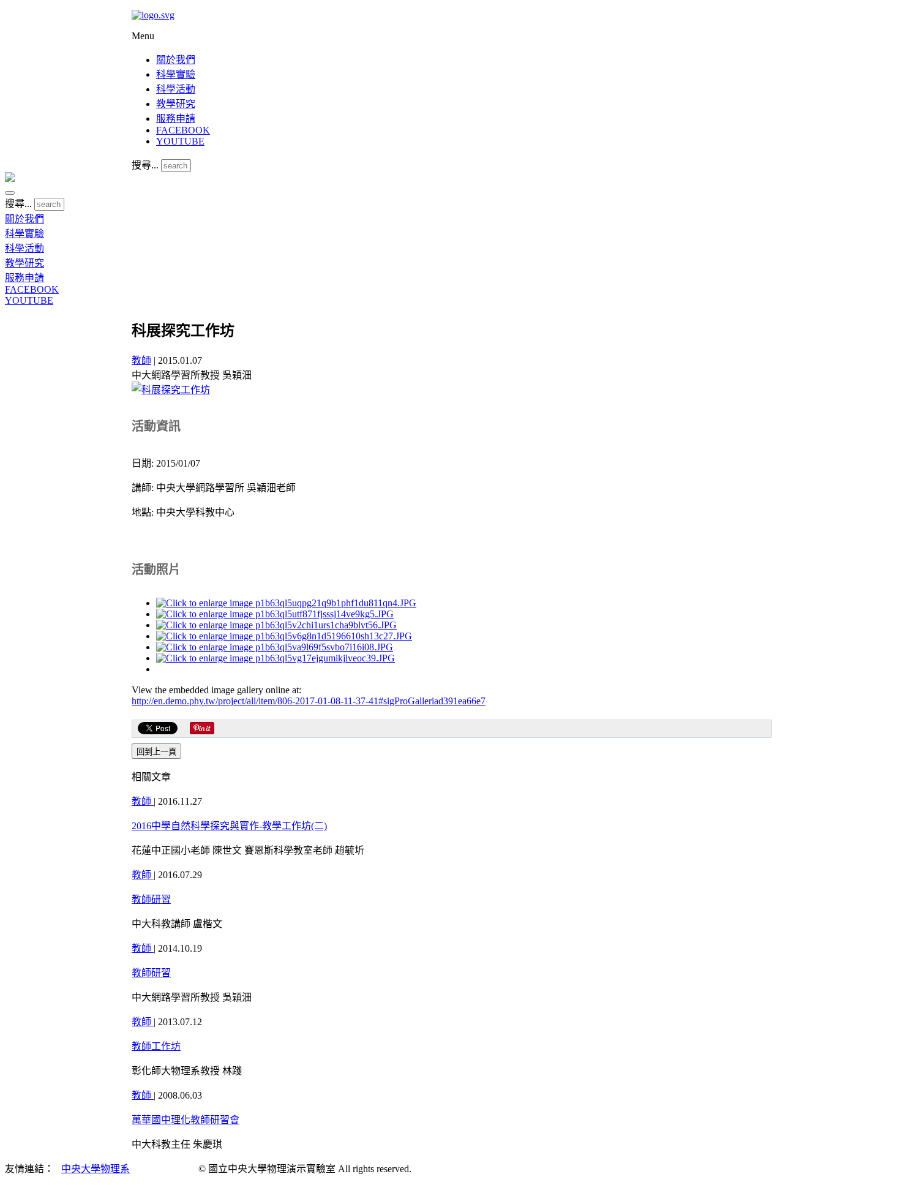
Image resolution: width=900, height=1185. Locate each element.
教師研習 (151, 899)
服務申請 (175, 118)
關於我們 (175, 60)
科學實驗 (175, 74)
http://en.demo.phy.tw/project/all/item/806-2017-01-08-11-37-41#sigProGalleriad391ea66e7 (309, 701)
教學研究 (175, 104)
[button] (10, 193)
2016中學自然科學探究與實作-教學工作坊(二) (229, 826)
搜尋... (145, 165)
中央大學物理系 (95, 1169)
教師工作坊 (156, 1046)
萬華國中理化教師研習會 (185, 1120)
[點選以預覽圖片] (171, 390)
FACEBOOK (183, 130)
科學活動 (175, 89)
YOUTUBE (180, 141)
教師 (141, 360)
